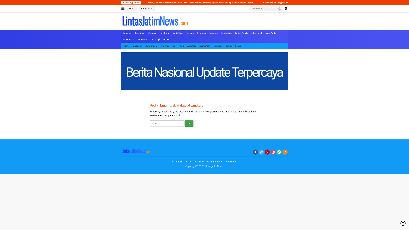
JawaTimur (165, 45)
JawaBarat (137, 45)
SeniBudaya (226, 32)
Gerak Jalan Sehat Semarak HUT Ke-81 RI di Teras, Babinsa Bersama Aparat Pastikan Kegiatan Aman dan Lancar (190, 2)
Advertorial (256, 32)
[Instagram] (273, 152)
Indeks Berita (147, 8)
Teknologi (155, 39)
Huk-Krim (164, 32)
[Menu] (123, 8)
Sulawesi (217, 45)
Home (132, 8)
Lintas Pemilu (241, 32)
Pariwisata (142, 39)
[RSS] (285, 152)
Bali (174, 45)
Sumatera (191, 45)
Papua (238, 45)
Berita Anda (270, 32)
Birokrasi (127, 32)
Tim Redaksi (176, 161)
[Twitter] (261, 152)
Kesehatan (140, 32)
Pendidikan (177, 32)
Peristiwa (213, 32)
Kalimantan (204, 45)
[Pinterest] (267, 152)
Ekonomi (201, 32)
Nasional (190, 32)
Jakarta (126, 45)
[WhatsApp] (279, 152)
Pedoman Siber (214, 161)
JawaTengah (151, 45)
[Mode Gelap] (286, 8)
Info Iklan (199, 161)
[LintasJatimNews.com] (155, 20)
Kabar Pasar (128, 39)
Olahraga (152, 32)
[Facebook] (255, 152)
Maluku (228, 45)
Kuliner (166, 39)
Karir (188, 161)
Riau (182, 45)
